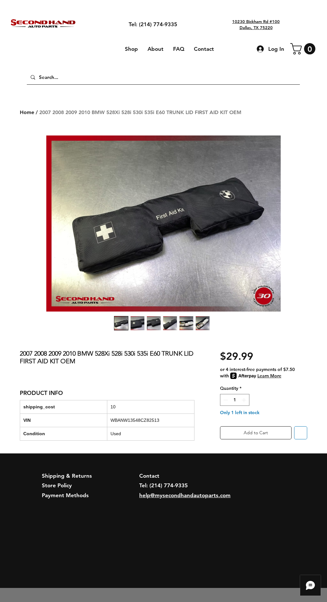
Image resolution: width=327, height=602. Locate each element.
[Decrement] (225, 399)
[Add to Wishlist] (300, 432)
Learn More (269, 376)
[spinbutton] (234, 399)
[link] (304, 48)
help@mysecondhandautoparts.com (185, 495)
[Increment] (244, 399)
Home (27, 112)
